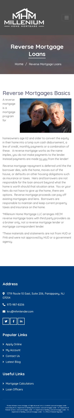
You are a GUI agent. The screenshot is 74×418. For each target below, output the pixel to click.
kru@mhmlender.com (20, 311)
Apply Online (14, 344)
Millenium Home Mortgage (19, 405)
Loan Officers (14, 389)
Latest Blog (13, 362)
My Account (13, 350)
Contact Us (13, 356)
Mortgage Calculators (20, 383)
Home (19, 64)
